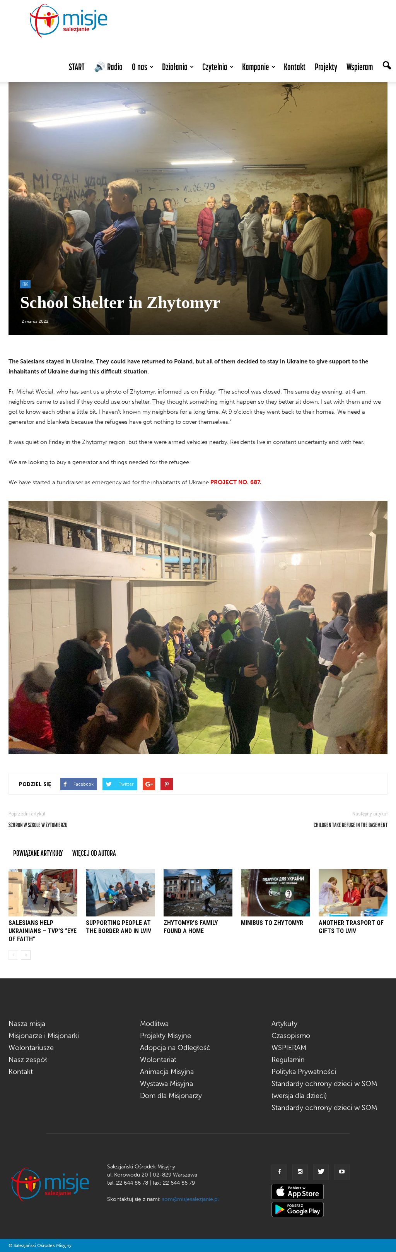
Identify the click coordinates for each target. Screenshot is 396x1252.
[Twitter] (321, 1172)
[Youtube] (342, 1172)
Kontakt (295, 67)
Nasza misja (27, 1023)
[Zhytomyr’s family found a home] (198, 893)
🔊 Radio (108, 67)
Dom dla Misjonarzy (171, 1095)
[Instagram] (300, 1172)
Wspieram (359, 67)
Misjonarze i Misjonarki (44, 1035)
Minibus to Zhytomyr (272, 923)
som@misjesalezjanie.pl (190, 1199)
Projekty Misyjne (165, 1035)
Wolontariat (158, 1059)
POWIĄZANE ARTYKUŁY (38, 852)
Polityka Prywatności (303, 1071)
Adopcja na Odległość (175, 1047)
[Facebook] (279, 1172)
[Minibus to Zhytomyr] (275, 893)
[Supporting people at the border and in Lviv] (120, 893)
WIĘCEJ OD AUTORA (94, 852)
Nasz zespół (28, 1059)
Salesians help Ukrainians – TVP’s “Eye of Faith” (43, 931)
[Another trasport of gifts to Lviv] (353, 893)
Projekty (326, 67)
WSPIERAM (288, 1047)
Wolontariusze (31, 1047)
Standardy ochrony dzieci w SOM (324, 1107)
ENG (25, 284)
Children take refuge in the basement (350, 824)
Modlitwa (154, 1023)
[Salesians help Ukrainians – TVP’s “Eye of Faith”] (43, 893)
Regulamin (288, 1059)
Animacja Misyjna (167, 1071)
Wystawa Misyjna (166, 1083)
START (77, 67)
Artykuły (284, 1023)
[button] (386, 66)
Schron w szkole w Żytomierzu (38, 824)
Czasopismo (290, 1035)
